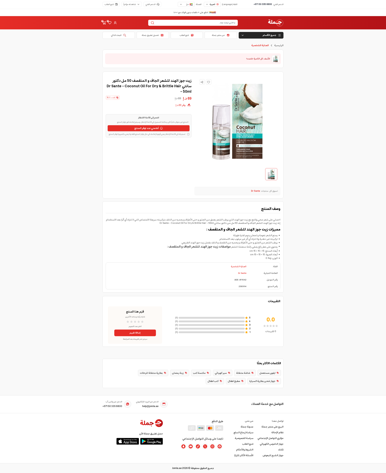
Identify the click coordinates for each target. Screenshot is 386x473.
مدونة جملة (247, 427)
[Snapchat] (183, 446)
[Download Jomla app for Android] (151, 441)
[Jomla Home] (275, 23)
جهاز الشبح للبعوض (273, 455)
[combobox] (212, 4)
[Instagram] (212, 446)
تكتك (280, 449)
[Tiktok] (197, 446)
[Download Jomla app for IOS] (127, 441)
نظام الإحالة (277, 432)
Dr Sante (242, 273)
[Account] (115, 23)
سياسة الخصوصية (244, 438)
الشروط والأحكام (244, 449)
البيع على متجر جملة (272, 427)
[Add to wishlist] (208, 82)
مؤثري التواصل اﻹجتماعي (270, 438)
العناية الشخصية (238, 266)
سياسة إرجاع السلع (243, 432)
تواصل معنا (277, 421)
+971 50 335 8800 (263, 4)
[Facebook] (219, 446)
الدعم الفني (150, 4)
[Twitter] (205, 446)
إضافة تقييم (135, 333)
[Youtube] (190, 446)
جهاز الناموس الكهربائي (271, 444)
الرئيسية (278, 45)
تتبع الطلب (109, 4)
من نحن (249, 421)
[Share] (202, 82)
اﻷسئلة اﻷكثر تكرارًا (243, 455)
